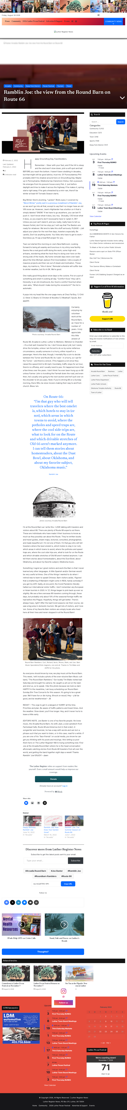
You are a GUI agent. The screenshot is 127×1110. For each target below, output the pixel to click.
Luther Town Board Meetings (110, 175)
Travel (69, 86)
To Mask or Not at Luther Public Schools (105, 247)
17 (111, 1026)
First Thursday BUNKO (107, 162)
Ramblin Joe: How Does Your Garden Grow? (51, 829)
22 (100, 1032)
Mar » (108, 1043)
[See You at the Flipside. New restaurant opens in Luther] (79, 973)
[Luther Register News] (63, 31)
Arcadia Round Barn (36, 871)
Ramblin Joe (75, 871)
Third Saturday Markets (108, 185)
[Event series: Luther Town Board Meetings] (112, 172)
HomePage (94, 230)
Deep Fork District (33, 86)
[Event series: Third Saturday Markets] (114, 182)
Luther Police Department (100, 380)
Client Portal (94, 262)
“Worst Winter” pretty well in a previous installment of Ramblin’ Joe (52, 203)
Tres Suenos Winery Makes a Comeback (105, 266)
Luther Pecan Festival (110, 375)
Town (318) (94, 137)
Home (7, 21)
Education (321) (96, 133)
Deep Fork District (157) (99, 145)
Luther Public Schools (98, 384)
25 (117, 1032)
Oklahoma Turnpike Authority (101, 388)
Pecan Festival (48, 86)
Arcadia (14, 43)
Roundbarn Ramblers (46, 876)
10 (111, 1021)
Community (16, 21)
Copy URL (68, 884)
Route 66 (67, 876)
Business (111, 371)
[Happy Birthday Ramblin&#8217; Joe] (32, 821)
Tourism (60, 86)
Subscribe (75, 860)
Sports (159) (94, 141)
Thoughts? (43, 951)
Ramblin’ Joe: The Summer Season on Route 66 (72, 829)
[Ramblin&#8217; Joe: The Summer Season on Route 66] (74, 821)
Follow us (63, 1002)
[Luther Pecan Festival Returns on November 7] (48, 973)
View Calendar (95, 216)
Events (67, 21)
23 (106, 1032)
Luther (120, 371)
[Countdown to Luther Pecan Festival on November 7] (16, 973)
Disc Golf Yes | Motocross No (101, 258)
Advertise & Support (54, 21)
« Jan (103, 1043)
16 (106, 1026)
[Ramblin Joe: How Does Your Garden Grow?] (53, 821)
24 (111, 1032)
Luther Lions (95, 375)
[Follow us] (63, 992)
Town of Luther (96, 392)
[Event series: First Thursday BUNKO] (112, 159)
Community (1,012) (97, 129)
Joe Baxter (57, 871)
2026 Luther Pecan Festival (33, 21)
